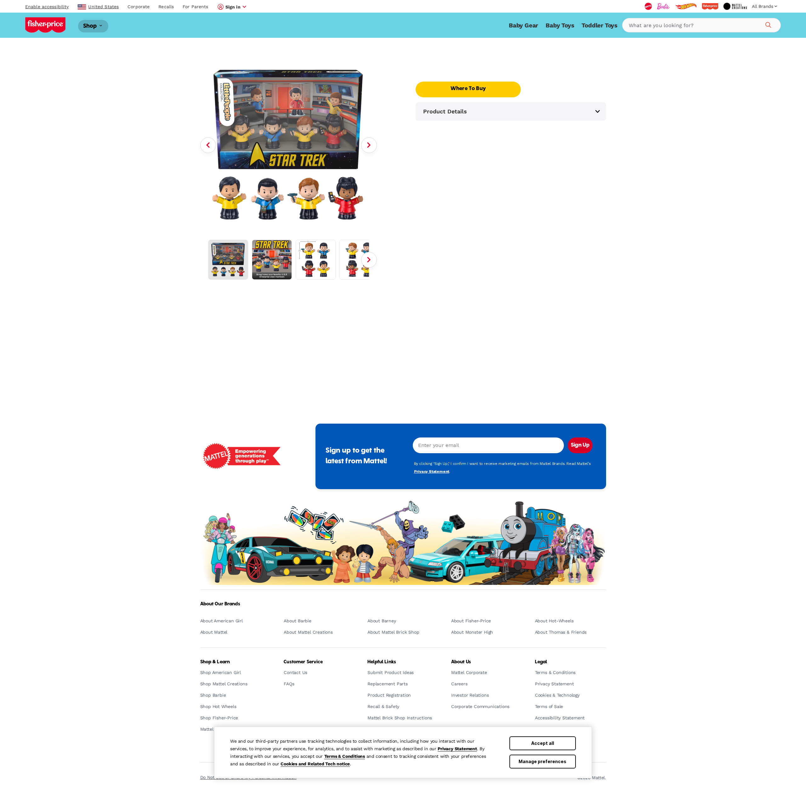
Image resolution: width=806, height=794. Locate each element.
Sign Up (580, 445)
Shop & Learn (215, 662)
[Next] (369, 145)
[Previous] (208, 145)
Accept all (542, 743)
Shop (90, 26)
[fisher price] (710, 6)
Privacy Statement (457, 748)
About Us (461, 662)
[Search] (767, 24)
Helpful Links (381, 662)
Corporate (139, 6)
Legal (541, 662)
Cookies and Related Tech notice (315, 763)
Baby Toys (560, 25)
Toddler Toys (599, 25)
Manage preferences (542, 761)
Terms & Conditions (344, 756)
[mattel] (648, 6)
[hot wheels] (685, 6)
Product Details (445, 111)
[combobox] (701, 25)
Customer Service (303, 662)
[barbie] (663, 6)
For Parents (195, 6)
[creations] (735, 6)
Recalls (166, 6)
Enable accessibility (47, 6)
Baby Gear (523, 25)
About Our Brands (220, 604)
